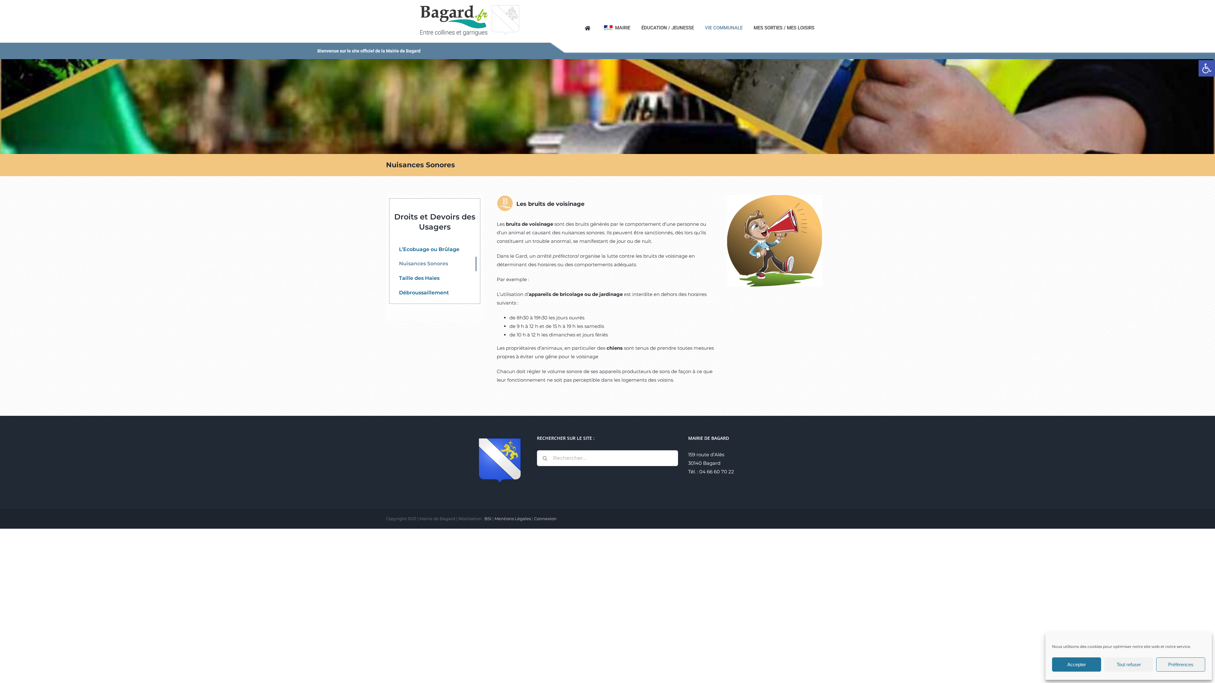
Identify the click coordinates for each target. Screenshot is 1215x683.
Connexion (545, 518)
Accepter (1076, 664)
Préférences (1180, 664)
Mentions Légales (513, 518)
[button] (1207, 68)
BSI (487, 518)
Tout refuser (1129, 664)
